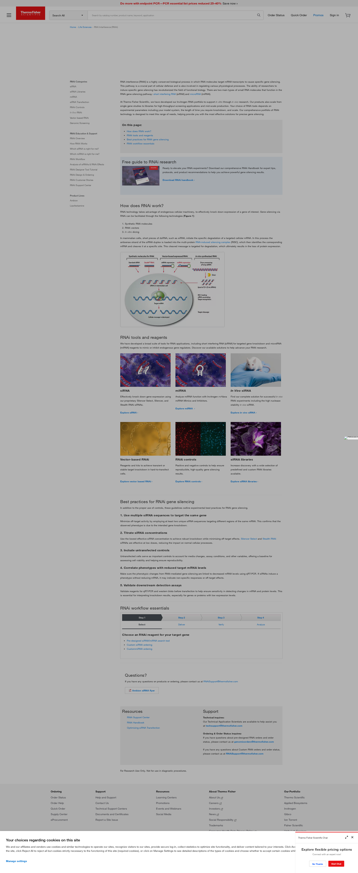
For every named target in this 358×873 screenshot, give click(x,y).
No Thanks (317, 864)
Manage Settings (16, 861)
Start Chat (336, 863)
